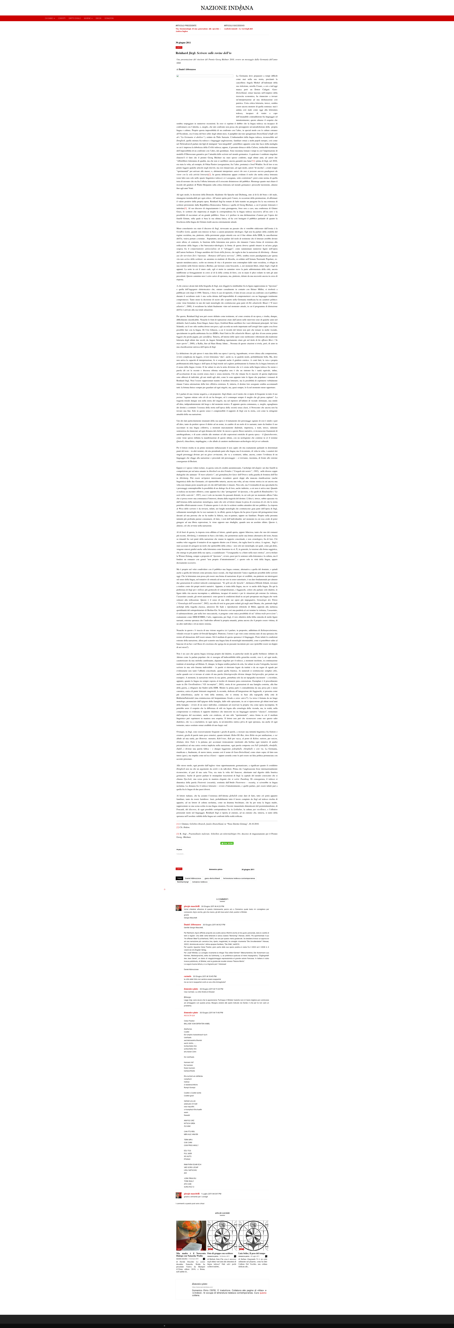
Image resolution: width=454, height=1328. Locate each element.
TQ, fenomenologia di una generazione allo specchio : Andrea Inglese (198, 29)
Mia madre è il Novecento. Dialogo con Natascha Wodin (191, 1254)
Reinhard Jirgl (183, 882)
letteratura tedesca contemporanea (239, 878)
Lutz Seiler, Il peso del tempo (251, 1253)
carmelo (187, 976)
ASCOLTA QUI (189, 1015)
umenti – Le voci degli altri (238, 28)
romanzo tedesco (199, 882)
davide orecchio (181, 1259)
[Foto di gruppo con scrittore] (222, 1236)
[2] (209, 174)
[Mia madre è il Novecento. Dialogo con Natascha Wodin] (191, 1236)
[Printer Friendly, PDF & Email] (227, 844)
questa (263, 1293)
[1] (253, 160)
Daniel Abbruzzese (193, 878)
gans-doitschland (212, 878)
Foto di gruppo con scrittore (220, 1253)
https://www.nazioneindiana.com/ (202, 1287)
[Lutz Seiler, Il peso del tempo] (253, 1236)
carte (179, 47)
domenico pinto (215, 869)
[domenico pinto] (184, 1289)
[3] (185, 208)
